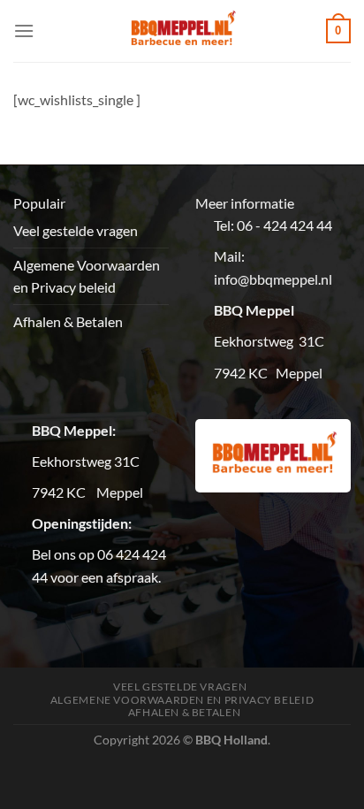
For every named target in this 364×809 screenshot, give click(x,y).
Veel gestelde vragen (75, 230)
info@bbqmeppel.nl (273, 279)
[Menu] (23, 30)
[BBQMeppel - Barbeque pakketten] (182, 31)
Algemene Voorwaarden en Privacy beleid (86, 276)
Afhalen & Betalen (68, 321)
